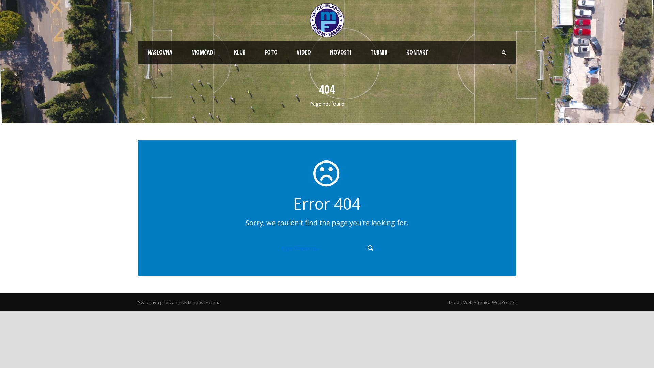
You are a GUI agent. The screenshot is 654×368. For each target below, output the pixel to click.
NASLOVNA (159, 52)
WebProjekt (504, 302)
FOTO (271, 52)
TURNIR (379, 52)
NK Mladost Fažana (201, 302)
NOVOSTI (341, 52)
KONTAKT (417, 52)
